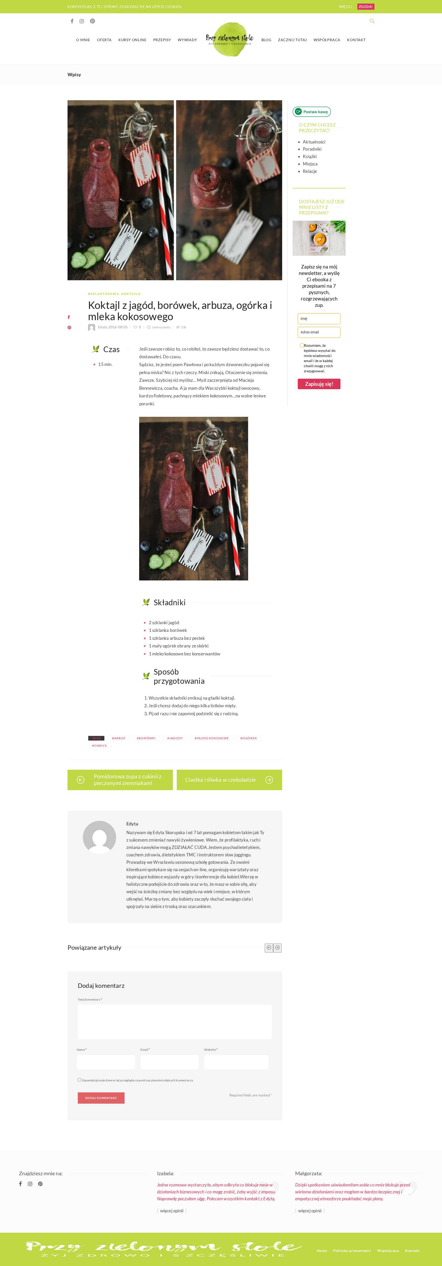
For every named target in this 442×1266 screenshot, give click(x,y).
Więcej (346, 7)
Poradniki (312, 149)
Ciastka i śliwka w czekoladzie (220, 779)
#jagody (175, 738)
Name (82, 1049)
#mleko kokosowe (212, 738)
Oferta (104, 40)
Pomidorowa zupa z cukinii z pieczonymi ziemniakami (127, 779)
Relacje (310, 171)
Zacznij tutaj (292, 40)
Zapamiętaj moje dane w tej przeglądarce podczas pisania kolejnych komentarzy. (137, 1080)
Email (145, 1049)
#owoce (99, 745)
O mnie (83, 40)
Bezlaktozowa (103, 294)
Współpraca (327, 40)
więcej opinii (171, 1210)
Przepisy (162, 40)
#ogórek (248, 738)
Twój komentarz (90, 999)
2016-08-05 (118, 327)
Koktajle (131, 294)
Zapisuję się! (319, 384)
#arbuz (118, 738)
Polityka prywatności (352, 1250)
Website (211, 1049)
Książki (310, 156)
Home (322, 1250)
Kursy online (132, 40)
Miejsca (310, 163)
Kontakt (356, 40)
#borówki (146, 738)
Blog (266, 40)
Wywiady (187, 40)
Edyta (102, 327)
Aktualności (314, 141)
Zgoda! (366, 7)
